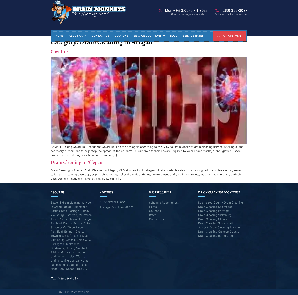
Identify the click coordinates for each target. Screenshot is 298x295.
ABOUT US (76, 35)
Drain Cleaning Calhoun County (218, 231)
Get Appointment (229, 35)
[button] (77, 36)
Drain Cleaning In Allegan (76, 162)
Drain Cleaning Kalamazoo (215, 206)
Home (59, 35)
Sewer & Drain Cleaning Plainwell (219, 227)
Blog (173, 35)
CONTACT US (100, 35)
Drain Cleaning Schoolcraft (215, 223)
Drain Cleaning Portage (213, 211)
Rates (152, 215)
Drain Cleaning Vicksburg (214, 215)
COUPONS (121, 35)
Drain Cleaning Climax (212, 219)
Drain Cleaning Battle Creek (216, 235)
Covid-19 (59, 51)
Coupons (155, 211)
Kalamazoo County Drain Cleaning (220, 202)
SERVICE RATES (193, 35)
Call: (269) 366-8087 (64, 278)
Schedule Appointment (164, 202)
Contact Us (156, 219)
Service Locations (147, 35)
